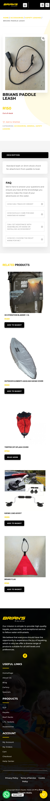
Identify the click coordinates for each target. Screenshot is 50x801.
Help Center (8, 761)
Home (6, 18)
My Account (8, 742)
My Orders (7, 747)
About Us (7, 678)
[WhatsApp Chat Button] (6, 794)
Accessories (17, 18)
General (31, 126)
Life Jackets (8, 722)
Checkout (7, 756)
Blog (5, 682)
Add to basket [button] (14, 325)
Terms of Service (28, 778)
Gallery (6, 687)
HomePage (8, 673)
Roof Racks (8, 717)
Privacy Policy (11, 778)
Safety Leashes (33, 18)
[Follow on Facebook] (25, 656)
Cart (5, 752)
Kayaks (6, 712)
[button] (11, 122)
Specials (7, 692)
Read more (12, 457)
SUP (4, 708)
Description (13, 155)
